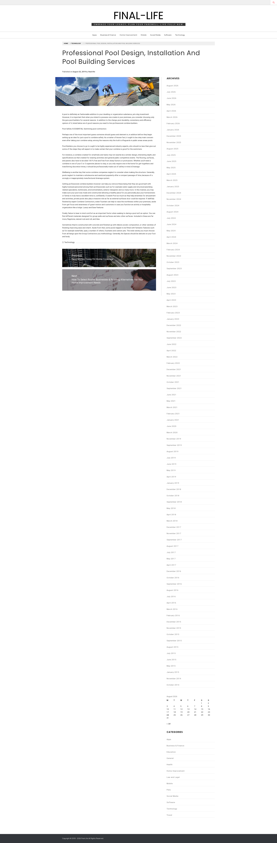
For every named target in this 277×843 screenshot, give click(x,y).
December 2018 (174, 489)
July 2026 (171, 92)
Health (169, 764)
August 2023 (172, 275)
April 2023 (171, 300)
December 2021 (174, 369)
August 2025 (172, 149)
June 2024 (171, 224)
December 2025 (174, 136)
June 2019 (171, 464)
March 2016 (172, 609)
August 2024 (172, 212)
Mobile (144, 35)
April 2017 (171, 565)
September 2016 (174, 584)
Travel (169, 815)
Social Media (155, 35)
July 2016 (171, 596)
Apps (94, 35)
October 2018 (173, 496)
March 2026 (172, 117)
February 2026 (173, 123)
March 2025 (172, 180)
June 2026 (171, 98)
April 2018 (171, 514)
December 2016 (174, 571)
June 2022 (171, 344)
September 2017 (174, 540)
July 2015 (171, 653)
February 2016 (173, 615)
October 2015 (173, 634)
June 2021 (171, 395)
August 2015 (172, 647)
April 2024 (171, 237)
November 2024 (174, 199)
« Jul (168, 724)
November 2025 (174, 142)
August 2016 (172, 590)
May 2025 (171, 167)
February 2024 (173, 250)
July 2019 (171, 458)
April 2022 (171, 350)
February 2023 (173, 313)
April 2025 (171, 174)
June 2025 (171, 161)
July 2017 (171, 552)
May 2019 (171, 470)
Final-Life (138, 15)
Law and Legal (173, 777)
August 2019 (172, 451)
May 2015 (171, 666)
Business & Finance (108, 35)
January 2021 (173, 420)
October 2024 (173, 205)
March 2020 (172, 432)
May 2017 (171, 559)
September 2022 (174, 338)
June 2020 (171, 426)
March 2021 (172, 407)
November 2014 (174, 678)
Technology (180, 35)
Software (168, 35)
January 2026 (173, 130)
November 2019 (174, 439)
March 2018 (172, 521)
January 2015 (173, 672)
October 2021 (173, 382)
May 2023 (171, 294)
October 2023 (173, 262)
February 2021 (173, 414)
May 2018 (171, 508)
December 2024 (174, 193)
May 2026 (171, 105)
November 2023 (174, 256)
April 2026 (171, 111)
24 (168, 715)
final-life (91, 72)
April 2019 (171, 477)
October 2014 (173, 685)
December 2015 (174, 622)
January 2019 (173, 483)
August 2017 (172, 546)
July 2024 (171, 218)
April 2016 (171, 603)
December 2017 (174, 527)
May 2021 (171, 401)
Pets (169, 790)
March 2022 (172, 357)
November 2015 (174, 628)
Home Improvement (128, 35)
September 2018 (174, 502)
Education (171, 752)
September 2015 (174, 641)
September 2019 (174, 445)
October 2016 (173, 578)
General (170, 758)
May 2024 (171, 231)
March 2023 (172, 306)
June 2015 (171, 660)
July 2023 (171, 281)
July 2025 (171, 155)
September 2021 (174, 388)
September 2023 (174, 268)
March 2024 (172, 243)
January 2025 (173, 186)
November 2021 (174, 376)
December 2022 (174, 325)
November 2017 (174, 533)
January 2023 (173, 319)
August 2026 (172, 86)
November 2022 (174, 332)
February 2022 (173, 363)
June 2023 (171, 287)
